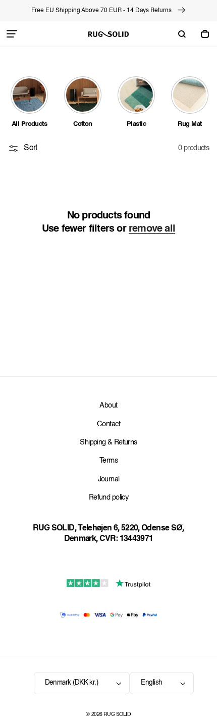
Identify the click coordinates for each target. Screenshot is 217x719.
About (108, 406)
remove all (152, 229)
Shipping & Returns (108, 442)
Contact (108, 424)
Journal (109, 479)
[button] (12, 34)
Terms (108, 461)
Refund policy (108, 498)
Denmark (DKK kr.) (71, 683)
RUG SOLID (117, 714)
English (151, 683)
